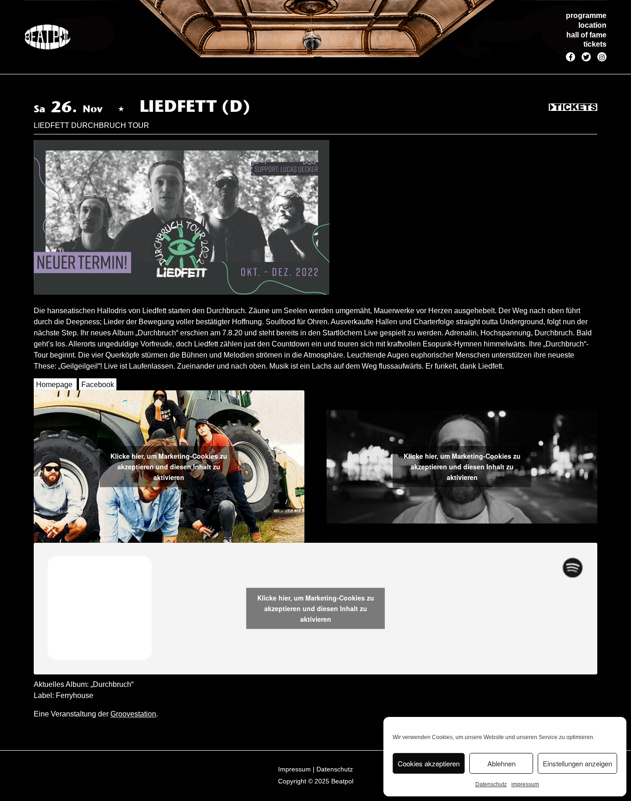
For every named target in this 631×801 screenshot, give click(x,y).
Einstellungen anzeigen (577, 763)
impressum (525, 784)
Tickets (573, 107)
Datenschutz (491, 784)
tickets (595, 44)
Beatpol (342, 781)
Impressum (294, 769)
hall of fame (586, 35)
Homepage (54, 384)
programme (586, 15)
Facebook (97, 384)
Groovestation (133, 714)
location (592, 25)
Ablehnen (501, 763)
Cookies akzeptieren (429, 763)
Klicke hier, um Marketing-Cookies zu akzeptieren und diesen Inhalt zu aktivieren (168, 466)
